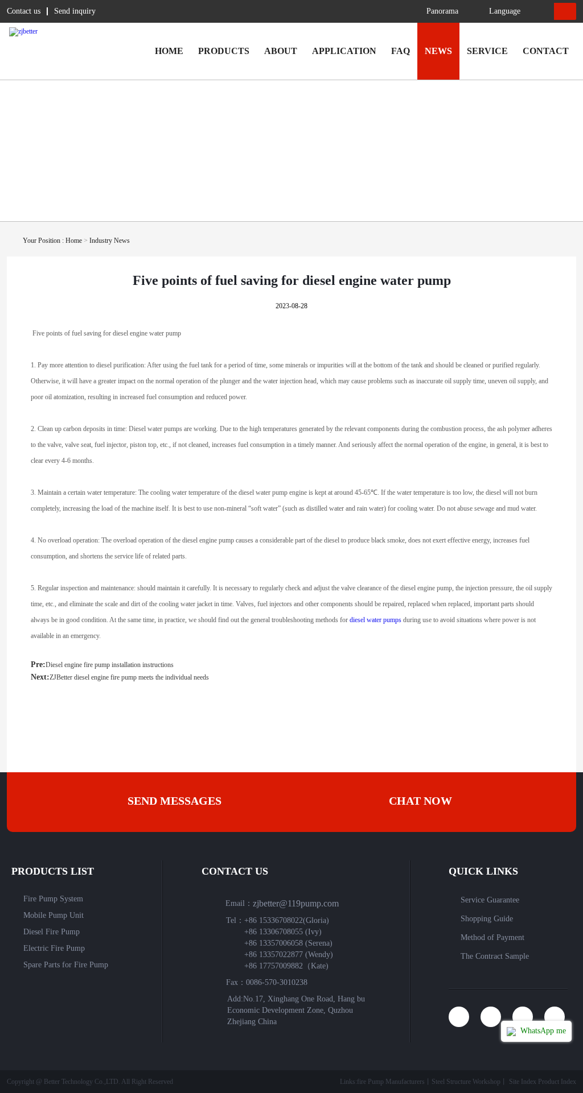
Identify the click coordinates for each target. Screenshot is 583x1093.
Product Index (557, 1082)
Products (223, 51)
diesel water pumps (375, 620)
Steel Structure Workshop (466, 1082)
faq (400, 51)
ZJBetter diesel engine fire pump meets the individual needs (129, 677)
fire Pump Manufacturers (391, 1082)
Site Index (522, 1082)
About (280, 51)
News (438, 51)
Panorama (442, 11)
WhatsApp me (542, 1030)
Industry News (109, 241)
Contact (546, 51)
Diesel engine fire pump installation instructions (110, 665)
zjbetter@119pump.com (296, 903)
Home (169, 51)
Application (344, 51)
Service (487, 51)
